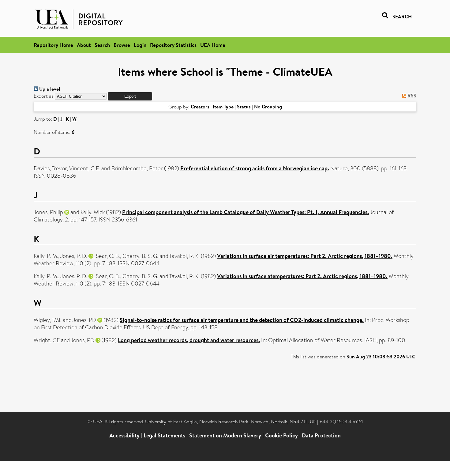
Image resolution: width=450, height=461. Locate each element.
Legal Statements (164, 435)
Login (140, 44)
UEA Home (212, 44)
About (84, 44)
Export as (44, 96)
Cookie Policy (281, 435)
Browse (122, 44)
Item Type (223, 106)
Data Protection (321, 435)
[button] (130, 96)
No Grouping (268, 106)
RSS (411, 95)
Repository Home (53, 44)
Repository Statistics (173, 44)
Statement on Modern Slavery (225, 435)
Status (244, 106)
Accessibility (124, 435)
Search (102, 44)
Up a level (49, 88)
